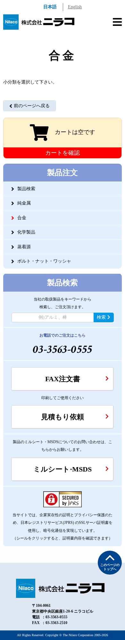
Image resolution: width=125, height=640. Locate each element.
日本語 (50, 6)
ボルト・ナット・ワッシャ (44, 261)
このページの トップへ (110, 567)
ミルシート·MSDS (62, 469)
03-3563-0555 (62, 349)
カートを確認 (62, 153)
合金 (21, 217)
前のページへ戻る (32, 105)
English (75, 6)
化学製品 (26, 232)
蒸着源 (24, 246)
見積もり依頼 (62, 417)
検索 (101, 317)
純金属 (24, 203)
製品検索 (26, 188)
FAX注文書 (62, 379)
